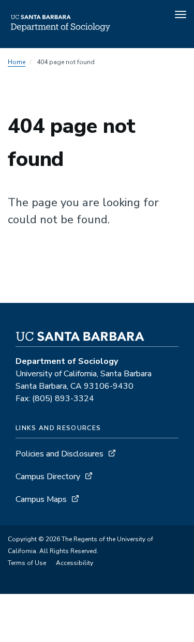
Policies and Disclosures (59, 454)
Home (16, 62)
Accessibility (74, 563)
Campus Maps (41, 499)
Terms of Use (27, 563)
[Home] (60, 33)
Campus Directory (48, 476)
